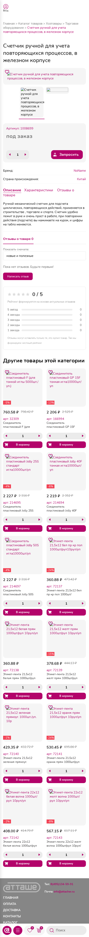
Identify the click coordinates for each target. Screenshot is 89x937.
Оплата (9, 904)
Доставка (11, 910)
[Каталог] (17, 930)
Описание (12, 190)
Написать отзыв (18, 276)
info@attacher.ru (64, 892)
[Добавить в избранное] (7, 71)
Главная (9, 24)
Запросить (69, 154)
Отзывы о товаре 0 (18, 239)
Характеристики (38, 190)
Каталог (10, 922)
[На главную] (7, 930)
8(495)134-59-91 (62, 884)
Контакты (12, 916)
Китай (81, 179)
